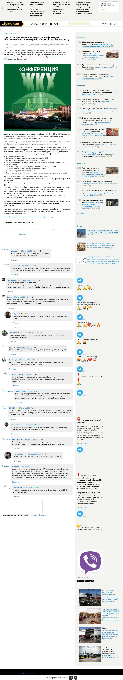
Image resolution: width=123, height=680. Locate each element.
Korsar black (12, 280)
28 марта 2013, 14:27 (29, 280)
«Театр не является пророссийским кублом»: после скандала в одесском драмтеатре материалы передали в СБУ (102, 245)
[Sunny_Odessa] (7, 391)
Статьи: (80, 226)
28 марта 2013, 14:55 (24, 347)
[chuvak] (5, 250)
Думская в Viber (83, 577)
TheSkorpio (13, 360)
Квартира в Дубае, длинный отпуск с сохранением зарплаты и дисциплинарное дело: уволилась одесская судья (37, 9)
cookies (64, 678)
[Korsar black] (3, 281)
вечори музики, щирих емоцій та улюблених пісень (100, 110)
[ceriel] (7, 375)
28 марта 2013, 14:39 (21, 297)
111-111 (14, 266)
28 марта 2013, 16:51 (29, 266)
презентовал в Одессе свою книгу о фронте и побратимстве (94, 135)
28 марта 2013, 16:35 (32, 314)
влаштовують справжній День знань (95, 184)
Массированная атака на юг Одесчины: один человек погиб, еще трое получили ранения (16, 7)
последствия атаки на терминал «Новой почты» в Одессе (98, 45)
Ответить (14, 260)
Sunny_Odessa (21, 391)
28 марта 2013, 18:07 (31, 439)
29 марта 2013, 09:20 (31, 488)
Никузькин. (15, 333)
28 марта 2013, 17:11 (36, 391)
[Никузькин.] (5, 335)
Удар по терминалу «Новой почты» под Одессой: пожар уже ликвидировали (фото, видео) (110, 634)
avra (10, 347)
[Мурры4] (7, 318)
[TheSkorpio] (4, 361)
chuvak (14, 251)
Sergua (9, 297)
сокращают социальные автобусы (98, 77)
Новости (43, 24)
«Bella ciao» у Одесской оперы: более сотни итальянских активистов (98, 100)
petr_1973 (16, 439)
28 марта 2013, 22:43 (29, 467)
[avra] (4, 346)
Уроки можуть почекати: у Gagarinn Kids (97, 181)
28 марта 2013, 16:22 (27, 360)
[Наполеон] (6, 467)
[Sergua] (3, 297)
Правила (33, 515)
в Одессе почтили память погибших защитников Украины (92, 204)
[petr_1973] (6, 439)
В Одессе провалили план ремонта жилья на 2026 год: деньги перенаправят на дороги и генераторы (61, 8)
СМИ (57, 24)
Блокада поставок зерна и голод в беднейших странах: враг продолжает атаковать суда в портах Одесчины (85, 8)
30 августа (81, 86)
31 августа (81, 38)
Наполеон (16, 467)
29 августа (81, 163)
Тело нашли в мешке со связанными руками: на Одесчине (90, 170)
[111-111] (6, 266)
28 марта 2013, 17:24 (26, 408)
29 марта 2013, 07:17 (35, 454)
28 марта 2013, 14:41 (31, 333)
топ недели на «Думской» (99, 93)
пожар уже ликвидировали (100, 67)
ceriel (14, 374)
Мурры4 (17, 314)
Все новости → (82, 213)
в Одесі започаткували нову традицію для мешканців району (93, 55)
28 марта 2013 (8, 33)
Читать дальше (82, 443)
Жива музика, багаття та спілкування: (91, 52)
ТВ (51, 24)
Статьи (34, 24)
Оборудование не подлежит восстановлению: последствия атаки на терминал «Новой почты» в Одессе (110, 595)
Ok (71, 678)
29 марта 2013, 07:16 (32, 425)
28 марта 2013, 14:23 (28, 251)
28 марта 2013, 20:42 (25, 374)
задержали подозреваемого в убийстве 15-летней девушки (94, 174)
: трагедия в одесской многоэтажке (98, 155)
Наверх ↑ (22, 234)
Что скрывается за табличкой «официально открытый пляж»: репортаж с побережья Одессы (103, 232)
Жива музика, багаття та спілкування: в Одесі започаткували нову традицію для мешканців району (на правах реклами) (111, 614)
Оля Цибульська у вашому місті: (94, 109)
